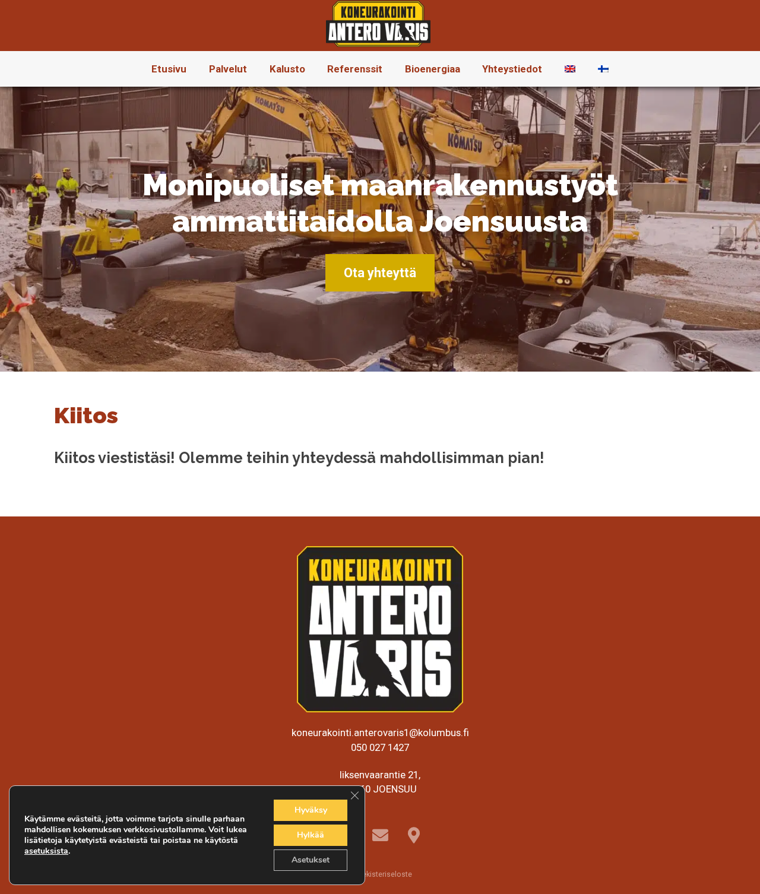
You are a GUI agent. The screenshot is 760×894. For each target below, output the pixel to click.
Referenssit (354, 69)
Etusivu (168, 69)
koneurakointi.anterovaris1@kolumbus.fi (380, 732)
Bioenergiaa (432, 69)
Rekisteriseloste (384, 874)
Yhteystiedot (512, 69)
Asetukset (311, 860)
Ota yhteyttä (380, 272)
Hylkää (310, 835)
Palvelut (228, 69)
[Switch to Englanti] (570, 69)
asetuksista (46, 851)
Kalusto (287, 69)
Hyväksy (310, 810)
